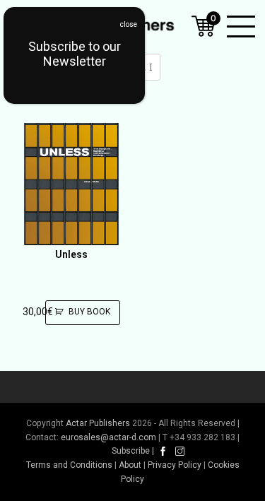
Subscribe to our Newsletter (74, 54)
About (130, 465)
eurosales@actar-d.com (108, 437)
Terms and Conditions (69, 465)
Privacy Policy (174, 465)
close (128, 24)
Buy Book (89, 312)
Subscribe (131, 451)
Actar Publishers (98, 423)
